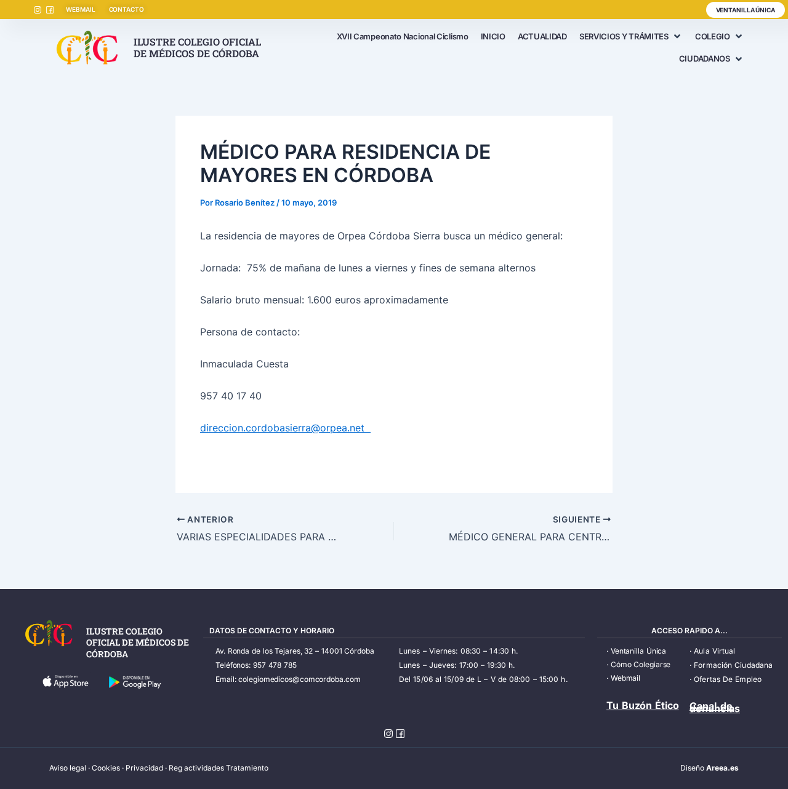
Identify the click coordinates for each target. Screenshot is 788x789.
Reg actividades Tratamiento (218, 767)
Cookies (106, 767)
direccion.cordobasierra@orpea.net (285, 428)
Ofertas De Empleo (728, 679)
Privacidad (144, 767)
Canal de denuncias (715, 707)
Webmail (625, 678)
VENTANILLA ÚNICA (745, 10)
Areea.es (722, 767)
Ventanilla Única (638, 650)
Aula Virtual (714, 650)
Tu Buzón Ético (642, 705)
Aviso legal (67, 767)
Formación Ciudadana (733, 665)
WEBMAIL (80, 9)
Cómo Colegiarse (641, 664)
